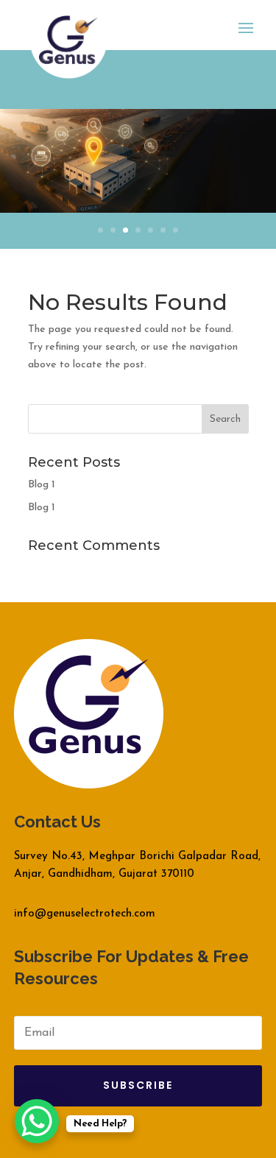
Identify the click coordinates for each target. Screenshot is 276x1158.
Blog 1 (41, 484)
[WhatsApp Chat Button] (37, 1121)
